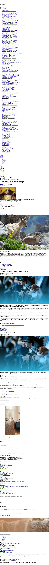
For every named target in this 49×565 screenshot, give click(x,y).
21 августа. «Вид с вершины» (7, 266)
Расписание (4, 160)
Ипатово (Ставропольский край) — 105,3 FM (9, 48)
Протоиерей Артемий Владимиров (8, 259)
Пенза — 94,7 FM (5, 90)
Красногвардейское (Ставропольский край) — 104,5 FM (11, 62)
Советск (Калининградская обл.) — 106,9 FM (9, 105)
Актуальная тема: (11, 323)
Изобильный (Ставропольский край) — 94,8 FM (10, 47)
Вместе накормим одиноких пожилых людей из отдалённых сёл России (12, 481)
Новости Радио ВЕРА (3, 485)
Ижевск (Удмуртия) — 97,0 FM (7, 46)
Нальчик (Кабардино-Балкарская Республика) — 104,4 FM (11, 74)
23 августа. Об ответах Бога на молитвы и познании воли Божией (13, 325)
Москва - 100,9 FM (3, 8)
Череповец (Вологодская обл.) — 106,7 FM (9, 126)
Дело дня (1, 155)
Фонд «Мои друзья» (9, 543)
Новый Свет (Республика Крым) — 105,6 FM (9, 84)
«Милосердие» (15, 543)
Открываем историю (6, 475)
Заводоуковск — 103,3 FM (6, 142)
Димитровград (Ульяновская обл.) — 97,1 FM (9, 37)
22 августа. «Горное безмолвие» (7, 265)
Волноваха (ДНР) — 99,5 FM (7, 27)
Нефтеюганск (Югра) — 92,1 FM (7, 77)
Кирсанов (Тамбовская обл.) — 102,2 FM (9, 58)
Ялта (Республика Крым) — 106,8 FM (8, 131)
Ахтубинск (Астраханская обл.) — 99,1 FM (9, 16)
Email (1, 441)
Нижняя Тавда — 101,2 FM (6, 147)
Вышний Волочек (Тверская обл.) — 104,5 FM (9, 30)
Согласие (5, 509)
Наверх (1, 534)
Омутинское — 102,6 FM (6, 150)
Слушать (1, 464)
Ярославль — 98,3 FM (6, 132)
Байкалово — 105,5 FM (6, 135)
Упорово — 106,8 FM (5, 152)
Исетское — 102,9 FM (5, 144)
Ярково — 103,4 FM (5, 153)
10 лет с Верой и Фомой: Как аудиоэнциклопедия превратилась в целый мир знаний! (14, 486)
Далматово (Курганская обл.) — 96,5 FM (9, 35)
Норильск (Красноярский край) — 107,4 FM (9, 83)
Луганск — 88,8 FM (5, 68)
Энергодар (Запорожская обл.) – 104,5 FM (9, 128)
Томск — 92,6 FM (5, 116)
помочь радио (2, 156)
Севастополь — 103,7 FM (6, 102)
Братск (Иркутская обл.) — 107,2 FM (8, 19)
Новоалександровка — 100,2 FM (7, 148)
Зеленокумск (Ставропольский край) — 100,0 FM (10, 44)
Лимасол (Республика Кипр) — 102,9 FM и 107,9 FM (11, 66)
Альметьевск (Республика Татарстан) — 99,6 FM (10, 12)
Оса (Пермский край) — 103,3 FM (7, 88)
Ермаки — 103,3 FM (5, 141)
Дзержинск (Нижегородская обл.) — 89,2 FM (9, 36)
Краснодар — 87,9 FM (6, 63)
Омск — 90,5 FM (5, 85)
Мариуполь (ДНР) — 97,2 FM (7, 69)
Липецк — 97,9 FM (5, 67)
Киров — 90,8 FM (5, 57)
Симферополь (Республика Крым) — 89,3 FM (9, 103)
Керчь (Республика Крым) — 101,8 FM (8, 55)
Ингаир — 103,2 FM (5, 143)
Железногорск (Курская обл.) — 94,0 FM (9, 41)
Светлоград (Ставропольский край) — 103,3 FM (10, 101)
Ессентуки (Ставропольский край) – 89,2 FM (9, 40)
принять (1, 564)
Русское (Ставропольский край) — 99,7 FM (9, 96)
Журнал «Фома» (3, 543)
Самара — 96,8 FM (5, 98)
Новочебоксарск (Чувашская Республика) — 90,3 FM (11, 82)
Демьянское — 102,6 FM (6, 140)
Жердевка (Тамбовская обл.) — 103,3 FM (9, 42)
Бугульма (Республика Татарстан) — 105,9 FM (9, 22)
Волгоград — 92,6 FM (6, 26)
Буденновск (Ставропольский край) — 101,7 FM (10, 23)
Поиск (11, 177)
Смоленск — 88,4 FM (5, 104)
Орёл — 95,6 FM (5, 86)
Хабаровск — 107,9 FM (6, 123)
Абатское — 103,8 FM (5, 133)
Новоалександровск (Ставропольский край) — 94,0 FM (11, 79)
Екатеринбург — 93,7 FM (6, 39)
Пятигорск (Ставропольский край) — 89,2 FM (9, 93)
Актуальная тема (3, 269)
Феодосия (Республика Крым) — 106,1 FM (9, 122)
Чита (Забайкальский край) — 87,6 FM (8, 127)
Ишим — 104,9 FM (5, 145)
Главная (1, 179)
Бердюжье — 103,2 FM (6, 136)
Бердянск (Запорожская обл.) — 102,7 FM (9, 18)
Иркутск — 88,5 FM (5, 49)
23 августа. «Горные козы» (6, 264)
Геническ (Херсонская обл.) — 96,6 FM (8, 34)
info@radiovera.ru (13, 560)
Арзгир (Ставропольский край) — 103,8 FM (9, 14)
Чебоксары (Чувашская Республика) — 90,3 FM (10, 125)
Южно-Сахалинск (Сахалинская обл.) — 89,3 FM (10, 129)
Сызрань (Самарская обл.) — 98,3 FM (8, 109)
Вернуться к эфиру (3, 7)
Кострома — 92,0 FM (5, 61)
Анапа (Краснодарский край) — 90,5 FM (9, 13)
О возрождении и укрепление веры (6, 465)
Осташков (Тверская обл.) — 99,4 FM (8, 89)
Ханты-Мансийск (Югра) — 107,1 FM (8, 124)
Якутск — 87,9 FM (5, 130)
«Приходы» (19, 543)
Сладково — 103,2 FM (6, 151)
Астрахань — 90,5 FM (6, 15)
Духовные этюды (11, 262)
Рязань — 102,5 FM (5, 97)
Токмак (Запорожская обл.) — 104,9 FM (8, 114)
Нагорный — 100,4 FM (6, 146)
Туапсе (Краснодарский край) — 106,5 (8, 118)
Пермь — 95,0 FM (5, 91)
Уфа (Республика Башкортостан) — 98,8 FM (9, 121)
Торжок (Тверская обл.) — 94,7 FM (8, 117)
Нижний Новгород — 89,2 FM (7, 78)
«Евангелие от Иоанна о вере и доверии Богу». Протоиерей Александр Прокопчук (14, 470)
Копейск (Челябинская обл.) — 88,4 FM (8, 60)
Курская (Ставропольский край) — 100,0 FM (9, 65)
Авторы (3, 161)
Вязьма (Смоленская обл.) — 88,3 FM (8, 31)
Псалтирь (9, 179)
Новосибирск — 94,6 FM (6, 81)
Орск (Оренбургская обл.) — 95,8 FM (8, 87)
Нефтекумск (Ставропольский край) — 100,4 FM (10, 76)
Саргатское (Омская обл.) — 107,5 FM (8, 100)
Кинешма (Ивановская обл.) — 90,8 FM (8, 56)
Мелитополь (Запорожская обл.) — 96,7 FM (9, 71)
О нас (3, 163)
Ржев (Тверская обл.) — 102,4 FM (7, 94)
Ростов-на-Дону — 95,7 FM (6, 95)
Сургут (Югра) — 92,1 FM (6, 108)
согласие (6, 453)
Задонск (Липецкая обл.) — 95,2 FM (8, 43)
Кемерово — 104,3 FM (6, 54)
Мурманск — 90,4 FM (5, 73)
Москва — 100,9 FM (5, 10)
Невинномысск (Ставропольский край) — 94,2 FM (10, 75)
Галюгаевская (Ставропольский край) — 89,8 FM (10, 32)
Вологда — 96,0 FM (5, 28)
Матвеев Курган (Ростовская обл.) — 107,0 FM (10, 70)
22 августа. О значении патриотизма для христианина (11, 326)
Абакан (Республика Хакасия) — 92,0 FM (9, 11)
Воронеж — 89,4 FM (5, 29)
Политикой (3, 449)
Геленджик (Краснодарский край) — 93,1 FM (9, 33)
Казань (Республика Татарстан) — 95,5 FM (9, 51)
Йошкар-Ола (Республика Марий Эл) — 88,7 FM (10, 50)
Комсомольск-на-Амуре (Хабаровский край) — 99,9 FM (11, 59)
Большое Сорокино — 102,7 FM (7, 137)
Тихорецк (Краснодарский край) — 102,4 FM (9, 113)
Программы (4, 159)
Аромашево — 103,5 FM (6, 134)
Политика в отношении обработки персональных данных (9, 559)
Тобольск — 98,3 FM (5, 149)
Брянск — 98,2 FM (5, 21)
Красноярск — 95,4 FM (6, 64)
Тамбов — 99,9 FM (5, 110)
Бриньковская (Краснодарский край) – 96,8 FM (10, 20)
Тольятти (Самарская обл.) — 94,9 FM (8, 115)
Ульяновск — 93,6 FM (5, 120)
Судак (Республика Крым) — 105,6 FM (8, 107)
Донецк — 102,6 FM (5, 38)
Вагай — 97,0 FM (5, 138)
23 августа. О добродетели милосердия (8, 393)
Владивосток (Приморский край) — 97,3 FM (9, 24)
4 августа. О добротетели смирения (6, 490)
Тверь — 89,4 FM (5, 111)
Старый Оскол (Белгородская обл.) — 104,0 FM (10, 106)
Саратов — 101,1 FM (5, 99)
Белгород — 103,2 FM (5, 17)
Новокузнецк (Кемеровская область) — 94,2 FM (10, 80)
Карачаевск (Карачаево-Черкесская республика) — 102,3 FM (12, 53)
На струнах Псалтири (15, 179)
